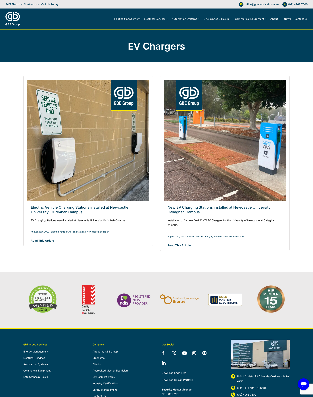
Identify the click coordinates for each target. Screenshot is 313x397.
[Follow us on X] (176, 353)
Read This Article (42, 240)
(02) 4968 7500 (298, 4)
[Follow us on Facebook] (166, 353)
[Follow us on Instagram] (196, 353)
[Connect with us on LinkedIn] (166, 363)
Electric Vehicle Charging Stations (68, 231)
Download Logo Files (174, 372)
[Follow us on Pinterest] (206, 353)
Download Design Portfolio (177, 379)
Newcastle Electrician (98, 231)
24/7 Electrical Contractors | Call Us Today (31, 4)
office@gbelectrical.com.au (262, 4)
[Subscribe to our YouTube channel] (186, 353)
